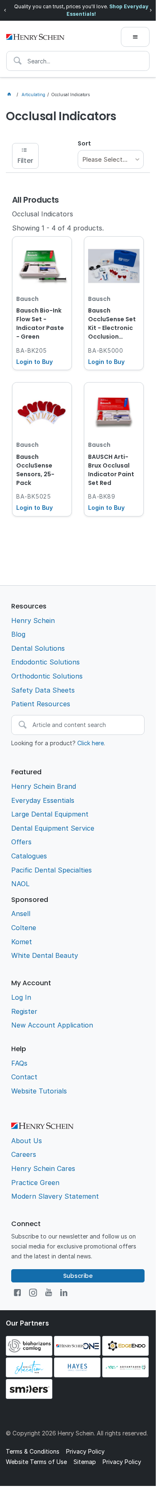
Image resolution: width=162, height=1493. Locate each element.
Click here (90, 742)
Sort (84, 143)
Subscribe (78, 1276)
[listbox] (111, 159)
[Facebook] (17, 1293)
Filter (25, 160)
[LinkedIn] (64, 1293)
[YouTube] (48, 1293)
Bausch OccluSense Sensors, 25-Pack (35, 470)
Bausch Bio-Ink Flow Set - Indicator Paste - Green (40, 323)
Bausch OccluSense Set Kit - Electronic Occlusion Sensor (112, 324)
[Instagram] (33, 1293)
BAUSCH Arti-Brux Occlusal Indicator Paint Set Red (111, 470)
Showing (58, 228)
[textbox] (78, 61)
